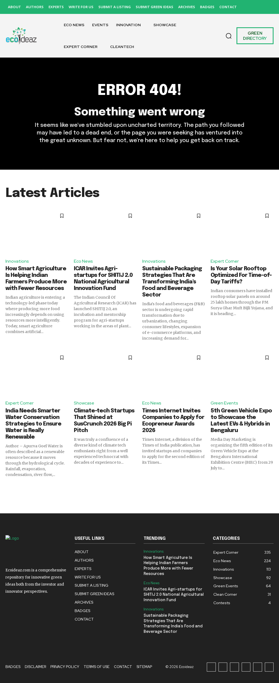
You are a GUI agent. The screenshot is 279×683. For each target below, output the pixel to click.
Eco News (83, 261)
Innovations (17, 261)
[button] (228, 36)
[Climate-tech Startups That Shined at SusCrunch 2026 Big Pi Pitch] (105, 373)
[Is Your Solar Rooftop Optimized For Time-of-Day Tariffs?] (242, 231)
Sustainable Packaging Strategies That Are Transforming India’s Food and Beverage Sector (172, 282)
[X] (256, 7)
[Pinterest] (244, 7)
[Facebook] (211, 667)
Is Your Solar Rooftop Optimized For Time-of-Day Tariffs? (241, 275)
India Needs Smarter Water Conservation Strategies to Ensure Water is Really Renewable (33, 424)
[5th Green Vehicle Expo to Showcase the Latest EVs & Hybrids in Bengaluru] (242, 373)
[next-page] (270, 487)
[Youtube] (269, 7)
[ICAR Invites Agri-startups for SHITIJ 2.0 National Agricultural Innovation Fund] (105, 231)
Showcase (84, 403)
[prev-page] (8, 487)
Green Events (224, 403)
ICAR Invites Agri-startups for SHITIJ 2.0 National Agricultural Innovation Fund (174, 595)
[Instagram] (223, 667)
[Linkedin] (234, 667)
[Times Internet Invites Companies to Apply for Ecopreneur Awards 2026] (173, 373)
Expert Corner (225, 261)
